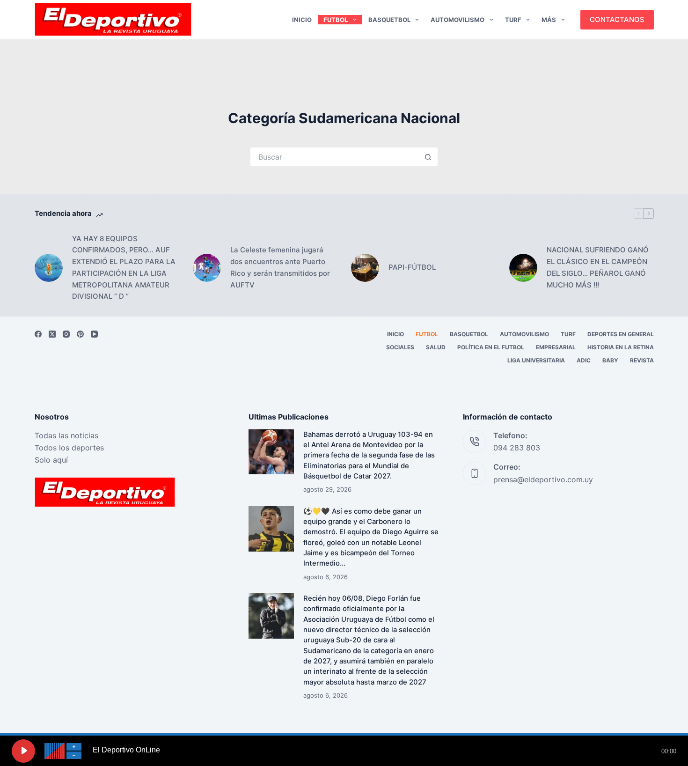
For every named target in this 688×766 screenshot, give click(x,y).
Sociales (400, 347)
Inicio (302, 19)
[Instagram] (66, 334)
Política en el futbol (490, 347)
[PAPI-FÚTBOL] (365, 268)
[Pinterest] (80, 334)
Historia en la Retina (620, 347)
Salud (436, 347)
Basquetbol (389, 19)
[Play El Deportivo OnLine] (23, 751)
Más (549, 19)
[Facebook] (38, 334)
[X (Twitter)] (52, 334)
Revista (642, 360)
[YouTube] (94, 334)
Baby (610, 360)
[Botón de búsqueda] (428, 156)
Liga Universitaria (536, 360)
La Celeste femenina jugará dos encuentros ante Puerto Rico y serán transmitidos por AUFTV (280, 267)
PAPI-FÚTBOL (412, 267)
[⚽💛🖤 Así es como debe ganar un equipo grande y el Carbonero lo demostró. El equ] (271, 529)
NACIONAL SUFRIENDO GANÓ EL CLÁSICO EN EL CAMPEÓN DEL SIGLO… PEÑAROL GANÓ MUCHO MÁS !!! (598, 267)
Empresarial (556, 347)
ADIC (584, 360)
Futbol (335, 19)
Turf (513, 19)
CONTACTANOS (617, 19)
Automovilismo (457, 19)
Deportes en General (620, 334)
